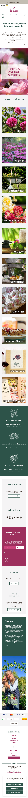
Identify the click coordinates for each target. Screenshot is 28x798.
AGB (16, 553)
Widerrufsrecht (14, 752)
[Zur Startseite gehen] (14, 9)
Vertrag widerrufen (14, 758)
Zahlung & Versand (14, 750)
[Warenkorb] (3, 17)
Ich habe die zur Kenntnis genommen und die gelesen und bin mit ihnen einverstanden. (14, 553)
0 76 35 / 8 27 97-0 (16, 770)
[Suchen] (11, 14)
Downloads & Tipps (14, 740)
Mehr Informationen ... (14, 781)
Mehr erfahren (9, 651)
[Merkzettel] (21, 14)
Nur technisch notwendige (14, 784)
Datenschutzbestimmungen (15, 552)
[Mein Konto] (25, 14)
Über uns (14, 735)
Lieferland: (3, 5)
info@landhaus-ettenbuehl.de (14, 772)
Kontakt (14, 742)
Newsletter (14, 755)
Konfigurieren (14, 788)
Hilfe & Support (14, 754)
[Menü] (3, 14)
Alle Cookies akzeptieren (14, 792)
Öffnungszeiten (14, 737)
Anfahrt (14, 739)
